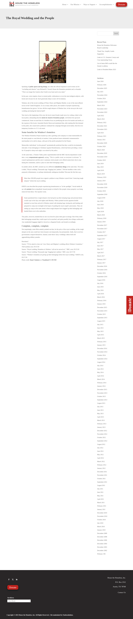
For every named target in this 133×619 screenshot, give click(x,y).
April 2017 (100, 252)
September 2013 (102, 400)
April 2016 (100, 294)
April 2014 (100, 376)
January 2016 (101, 304)
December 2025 (102, 88)
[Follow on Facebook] (8, 579)
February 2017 (101, 259)
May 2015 (100, 331)
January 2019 (101, 180)
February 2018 (101, 218)
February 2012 (101, 465)
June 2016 (100, 287)
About (64, 4)
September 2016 (102, 276)
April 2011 (100, 499)
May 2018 (100, 208)
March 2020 (101, 150)
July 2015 (100, 324)
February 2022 (101, 122)
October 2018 (101, 191)
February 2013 (101, 424)
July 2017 (100, 242)
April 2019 (100, 170)
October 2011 (101, 478)
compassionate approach (36, 157)
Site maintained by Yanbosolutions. (61, 615)
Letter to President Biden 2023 (106, 69)
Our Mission (74, 4)
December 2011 (102, 472)
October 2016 (101, 273)
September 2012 (102, 441)
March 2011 (101, 502)
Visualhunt (45, 260)
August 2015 (101, 321)
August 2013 (101, 403)
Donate (121, 4)
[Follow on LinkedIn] (16, 579)
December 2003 (102, 547)
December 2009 (102, 533)
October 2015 (101, 314)
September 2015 (102, 317)
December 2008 (102, 537)
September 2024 (102, 102)
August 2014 (101, 362)
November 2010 (102, 516)
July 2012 (100, 448)
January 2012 (101, 468)
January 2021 (101, 139)
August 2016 (101, 280)
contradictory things (60, 167)
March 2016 (101, 297)
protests (29, 189)
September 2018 (102, 194)
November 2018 (102, 187)
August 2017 (101, 239)
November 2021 (102, 129)
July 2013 (100, 406)
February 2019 (101, 177)
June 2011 (100, 492)
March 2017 (101, 256)
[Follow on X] (12, 579)
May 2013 (100, 413)
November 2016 (102, 269)
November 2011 (102, 475)
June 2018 (100, 204)
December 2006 (102, 540)
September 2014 (102, 359)
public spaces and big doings (38, 86)
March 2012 (101, 461)
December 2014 (102, 348)
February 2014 (101, 383)
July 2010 (100, 523)
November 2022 (102, 112)
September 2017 (102, 235)
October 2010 (101, 519)
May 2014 (100, 372)
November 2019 (102, 157)
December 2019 (102, 153)
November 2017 (102, 228)
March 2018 (101, 215)
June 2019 (100, 163)
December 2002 (102, 550)
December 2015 (102, 307)
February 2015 (101, 341)
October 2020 (101, 146)
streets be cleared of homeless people (53, 118)
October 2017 (101, 232)
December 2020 (102, 143)
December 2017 (102, 225)
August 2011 (101, 485)
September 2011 (102, 482)
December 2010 (102, 513)
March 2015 (101, 338)
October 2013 (101, 396)
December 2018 (102, 184)
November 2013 (102, 393)
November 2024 (102, 95)
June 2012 (100, 451)
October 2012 (101, 437)
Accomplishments (105, 4)
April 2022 (100, 115)
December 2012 (102, 430)
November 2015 (102, 311)
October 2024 (101, 98)
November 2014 (102, 352)
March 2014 (101, 379)
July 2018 (100, 201)
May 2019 (100, 167)
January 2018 (101, 222)
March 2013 (101, 420)
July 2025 (100, 91)
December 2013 (102, 389)
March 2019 (101, 174)
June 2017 (100, 246)
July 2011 (100, 489)
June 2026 (100, 81)
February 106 (101, 554)
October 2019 (101, 160)
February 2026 (101, 85)
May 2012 (100, 454)
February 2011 (101, 506)
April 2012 (100, 458)
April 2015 (100, 335)
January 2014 (101, 386)
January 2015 (101, 345)
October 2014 (101, 355)
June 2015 (100, 328)
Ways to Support (89, 4)
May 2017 (100, 249)
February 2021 (101, 136)
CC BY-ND (52, 260)
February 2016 (101, 300)
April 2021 (100, 133)
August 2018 (101, 198)
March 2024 (101, 105)
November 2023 (102, 109)
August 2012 (101, 444)
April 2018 (100, 211)
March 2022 (101, 119)
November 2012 (102, 434)
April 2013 (100, 417)
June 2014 (100, 369)
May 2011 (100, 496)
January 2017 (101, 263)
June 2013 (100, 410)
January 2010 (101, 530)
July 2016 (100, 283)
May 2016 (100, 290)
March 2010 (101, 526)
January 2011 (101, 509)
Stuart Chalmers (35, 260)
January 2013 (101, 427)
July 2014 (100, 365)
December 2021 (102, 126)
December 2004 (102, 543)
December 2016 (102, 266)
